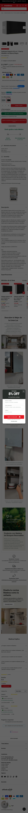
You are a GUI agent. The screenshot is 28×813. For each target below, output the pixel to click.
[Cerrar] (23, 391)
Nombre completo (8, 400)
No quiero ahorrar (14, 421)
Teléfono (6, 410)
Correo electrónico (8, 405)
